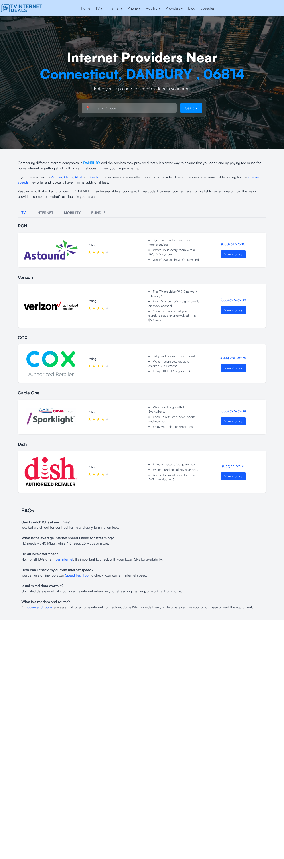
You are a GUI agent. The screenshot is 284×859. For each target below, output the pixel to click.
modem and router (38, 607)
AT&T (79, 177)
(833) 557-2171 (233, 466)
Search (191, 108)
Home (85, 8)
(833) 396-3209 (233, 300)
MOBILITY (72, 212)
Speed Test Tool (77, 575)
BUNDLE (98, 212)
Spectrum (96, 177)
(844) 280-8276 (233, 358)
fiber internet (63, 559)
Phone (134, 8)
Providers (174, 8)
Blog (191, 8)
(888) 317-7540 (233, 244)
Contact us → (268, 8)
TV (98, 8)
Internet (115, 8)
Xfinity (68, 177)
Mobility (153, 8)
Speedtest (208, 8)
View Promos (233, 254)
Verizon (56, 177)
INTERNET (44, 212)
